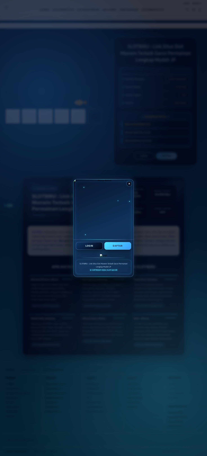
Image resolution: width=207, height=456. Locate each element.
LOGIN (89, 246)
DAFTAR (118, 246)
